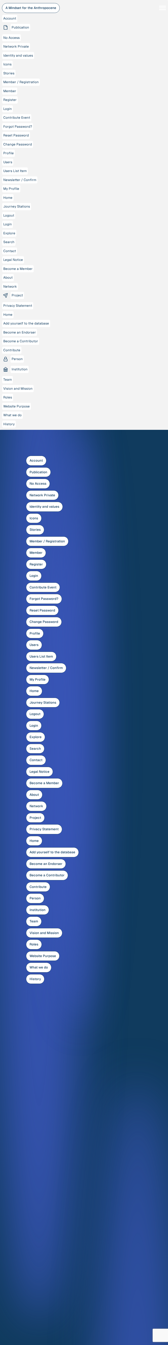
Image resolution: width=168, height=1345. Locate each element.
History (35, 979)
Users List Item (41, 656)
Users (34, 645)
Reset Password (42, 610)
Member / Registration (47, 541)
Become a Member (44, 783)
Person (35, 898)
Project (35, 818)
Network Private (42, 495)
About (34, 795)
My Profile (38, 679)
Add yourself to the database (52, 852)
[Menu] (162, 8)
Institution (38, 910)
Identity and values (44, 506)
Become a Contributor (47, 875)
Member (36, 553)
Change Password (44, 622)
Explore (36, 737)
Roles (34, 944)
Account (36, 460)
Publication (38, 472)
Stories (35, 529)
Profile (35, 633)
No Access (38, 483)
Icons (34, 518)
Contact (36, 760)
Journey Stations (43, 702)
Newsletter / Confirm (46, 668)
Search (35, 748)
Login (34, 576)
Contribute (38, 887)
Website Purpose (43, 956)
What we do (39, 967)
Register (36, 564)
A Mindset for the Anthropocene (30, 8)
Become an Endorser (46, 864)
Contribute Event (43, 587)
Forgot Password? (44, 599)
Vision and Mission (44, 933)
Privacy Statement (44, 829)
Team (34, 921)
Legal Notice (39, 771)
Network (36, 806)
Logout (35, 714)
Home (34, 691)
